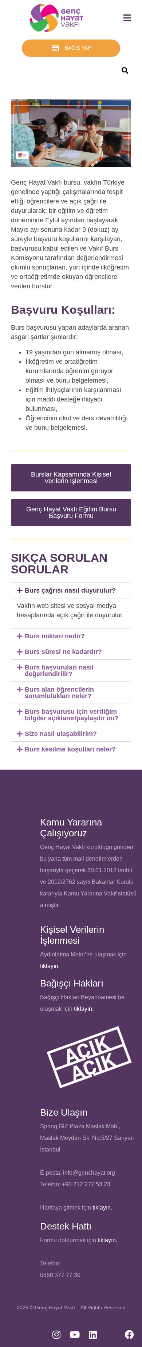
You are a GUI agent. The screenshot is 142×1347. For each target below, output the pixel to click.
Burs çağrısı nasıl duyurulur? (70, 590)
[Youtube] (75, 1334)
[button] (71, 590)
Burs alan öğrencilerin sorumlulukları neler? (59, 693)
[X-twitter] (111, 1334)
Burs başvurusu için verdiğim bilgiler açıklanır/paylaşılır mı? (71, 715)
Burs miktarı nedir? (55, 636)
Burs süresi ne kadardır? (63, 651)
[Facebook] (129, 1334)
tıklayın (83, 1009)
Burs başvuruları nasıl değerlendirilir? (59, 670)
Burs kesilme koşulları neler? (70, 749)
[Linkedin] (93, 1334)
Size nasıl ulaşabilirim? (61, 733)
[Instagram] (56, 1334)
